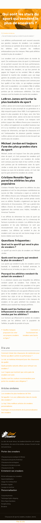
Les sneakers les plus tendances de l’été (16, 393)
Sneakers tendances (9, 33)
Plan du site (20, 521)
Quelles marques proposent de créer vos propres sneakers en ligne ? (11, 334)
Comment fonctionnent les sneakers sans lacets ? (30, 334)
